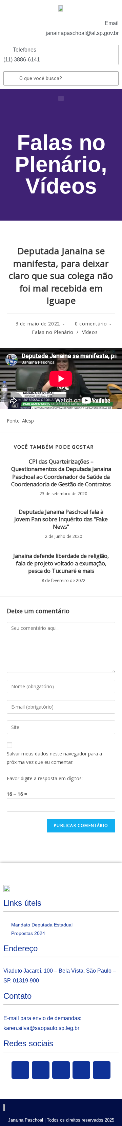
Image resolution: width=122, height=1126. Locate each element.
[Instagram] (81, 1070)
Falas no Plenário (60, 153)
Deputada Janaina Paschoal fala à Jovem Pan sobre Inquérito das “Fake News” (61, 519)
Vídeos (61, 186)
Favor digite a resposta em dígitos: (45, 778)
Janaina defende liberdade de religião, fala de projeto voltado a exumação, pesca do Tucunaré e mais (61, 563)
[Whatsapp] (101, 1070)
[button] (61, 98)
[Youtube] (61, 1070)
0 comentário (91, 323)
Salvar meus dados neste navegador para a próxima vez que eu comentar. (54, 757)
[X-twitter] (40, 1070)
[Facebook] (20, 1070)
